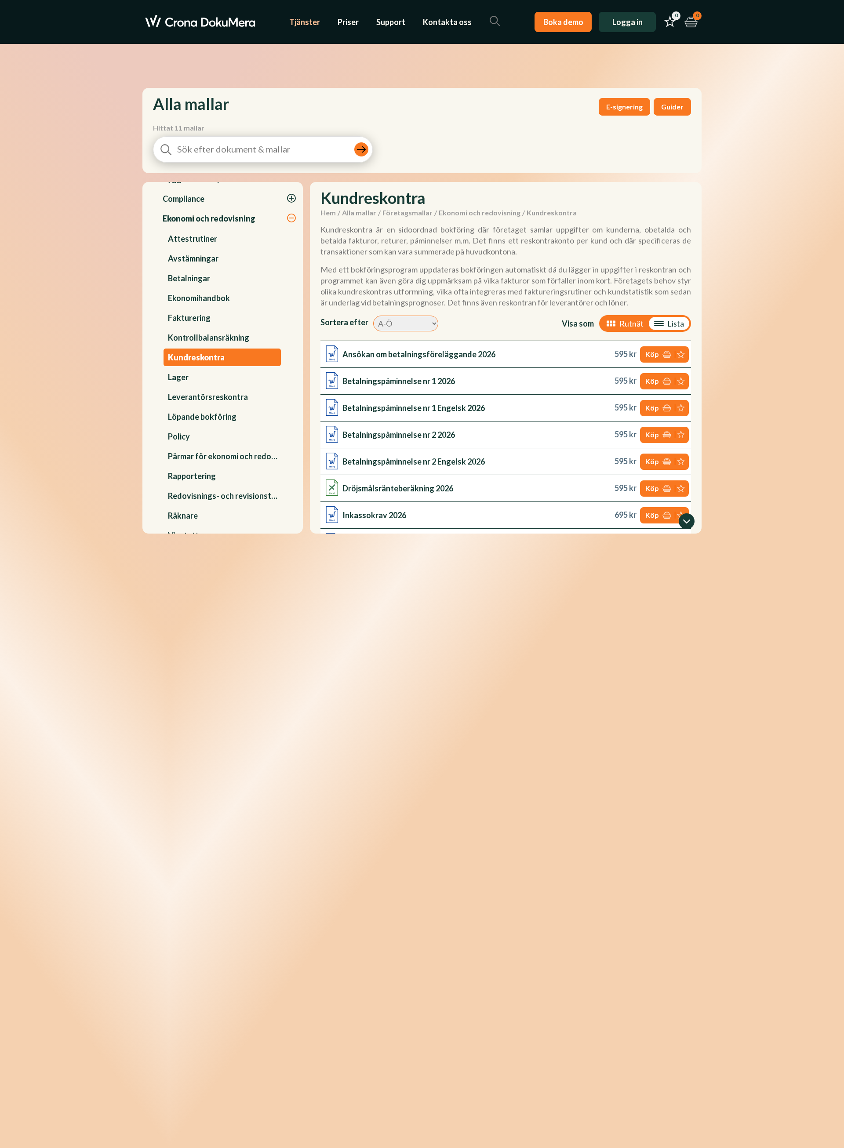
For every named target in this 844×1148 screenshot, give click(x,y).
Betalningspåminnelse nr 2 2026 (398, 434)
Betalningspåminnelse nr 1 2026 (398, 381)
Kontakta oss (447, 22)
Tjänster (304, 22)
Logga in (627, 22)
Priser (348, 22)
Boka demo (563, 22)
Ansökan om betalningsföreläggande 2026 (418, 354)
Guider (672, 106)
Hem (328, 212)
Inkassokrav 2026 (374, 515)
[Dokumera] (200, 22)
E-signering (624, 106)
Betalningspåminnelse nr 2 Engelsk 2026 (413, 461)
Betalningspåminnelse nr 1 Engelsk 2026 (413, 407)
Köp (652, 354)
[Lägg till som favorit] (682, 354)
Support (390, 22)
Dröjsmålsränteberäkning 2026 (397, 488)
